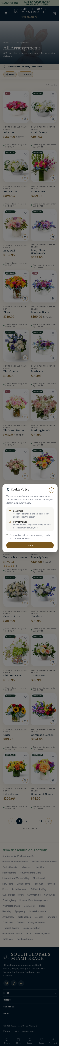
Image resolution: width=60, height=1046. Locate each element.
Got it (30, 545)
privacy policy (24, 502)
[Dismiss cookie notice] (51, 490)
